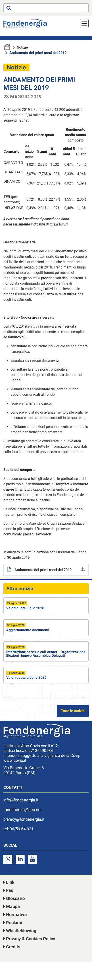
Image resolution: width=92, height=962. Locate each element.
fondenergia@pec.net (22, 809)
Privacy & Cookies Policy (30, 938)
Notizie (22, 47)
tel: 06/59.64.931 (18, 829)
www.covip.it (14, 760)
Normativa (16, 914)
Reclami (14, 922)
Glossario (15, 898)
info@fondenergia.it (20, 800)
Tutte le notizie (73, 711)
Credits (13, 946)
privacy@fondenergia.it (23, 819)
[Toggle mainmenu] (84, 23)
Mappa (13, 906)
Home (7, 47)
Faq (9, 890)
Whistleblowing (21, 930)
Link (10, 882)
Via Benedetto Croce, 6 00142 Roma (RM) (23, 770)
